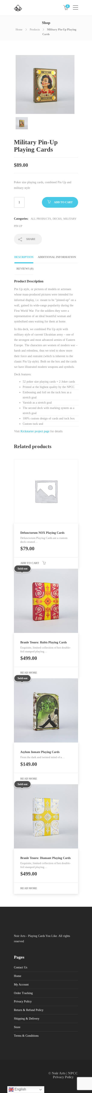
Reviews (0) (24, 268)
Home (19, 29)
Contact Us (20, 967)
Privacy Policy (23, 1001)
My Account (21, 984)
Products (35, 29)
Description (23, 257)
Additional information (57, 257)
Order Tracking (23, 993)
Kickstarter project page (34, 431)
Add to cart (63, 202)
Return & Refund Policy (28, 1010)
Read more (28, 672)
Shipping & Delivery (26, 1018)
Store (17, 1027)
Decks (57, 218)
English (20, 1089)
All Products (41, 218)
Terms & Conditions (26, 1035)
